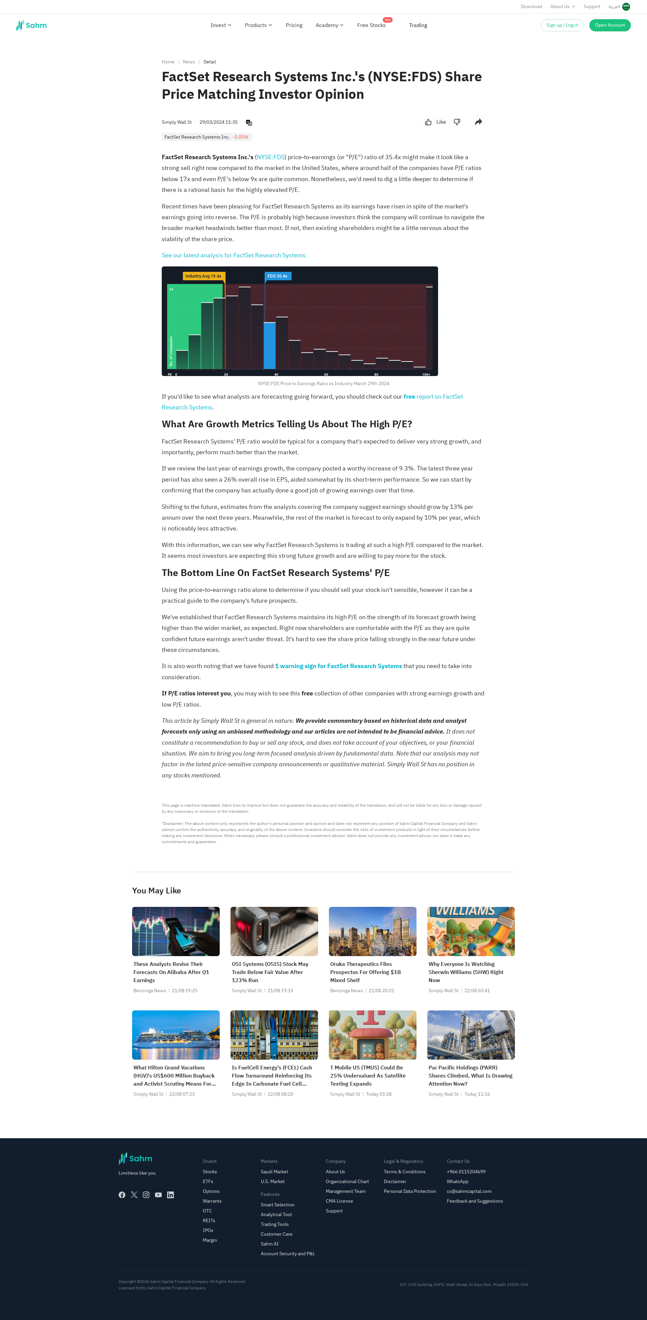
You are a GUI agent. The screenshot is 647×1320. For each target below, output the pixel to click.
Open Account (610, 25)
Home (168, 61)
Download (531, 6)
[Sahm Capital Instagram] (146, 1195)
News (189, 61)
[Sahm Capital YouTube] (158, 1195)
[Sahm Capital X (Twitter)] (134, 1195)
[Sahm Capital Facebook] (122, 1195)
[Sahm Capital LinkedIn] (170, 1195)
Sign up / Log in (562, 25)
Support (592, 6)
